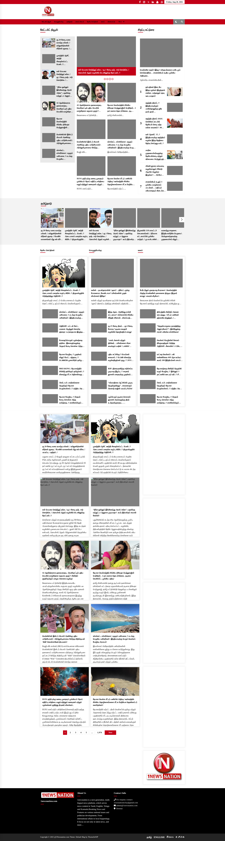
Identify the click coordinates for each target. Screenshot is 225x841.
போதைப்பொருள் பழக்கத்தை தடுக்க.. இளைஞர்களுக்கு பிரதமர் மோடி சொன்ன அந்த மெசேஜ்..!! (70, 343)
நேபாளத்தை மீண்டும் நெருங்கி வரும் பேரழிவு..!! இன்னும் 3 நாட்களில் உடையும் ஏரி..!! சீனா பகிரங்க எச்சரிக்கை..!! (169, 372)
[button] (176, 21)
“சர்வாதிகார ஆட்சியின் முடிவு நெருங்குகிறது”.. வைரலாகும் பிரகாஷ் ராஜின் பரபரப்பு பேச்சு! (120, 386)
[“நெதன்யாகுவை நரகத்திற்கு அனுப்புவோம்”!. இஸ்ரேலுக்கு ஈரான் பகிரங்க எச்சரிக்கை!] (148, 327)
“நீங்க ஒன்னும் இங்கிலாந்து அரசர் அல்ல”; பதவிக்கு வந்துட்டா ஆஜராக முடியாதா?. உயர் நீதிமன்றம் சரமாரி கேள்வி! (64, 91)
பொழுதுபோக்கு (59, 21)
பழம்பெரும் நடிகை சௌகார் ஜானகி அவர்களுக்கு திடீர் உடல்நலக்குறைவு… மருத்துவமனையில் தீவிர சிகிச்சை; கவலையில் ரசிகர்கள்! (119, 400)
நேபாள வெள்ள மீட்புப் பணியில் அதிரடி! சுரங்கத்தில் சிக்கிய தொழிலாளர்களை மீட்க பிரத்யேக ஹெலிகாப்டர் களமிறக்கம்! (120, 182)
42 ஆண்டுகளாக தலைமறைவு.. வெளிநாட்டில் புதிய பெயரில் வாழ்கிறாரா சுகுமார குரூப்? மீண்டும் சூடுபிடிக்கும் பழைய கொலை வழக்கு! (65, 107)
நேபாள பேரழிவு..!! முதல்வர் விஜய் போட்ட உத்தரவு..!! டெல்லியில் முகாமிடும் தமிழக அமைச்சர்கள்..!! (71, 357)
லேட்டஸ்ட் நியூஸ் (46, 21)
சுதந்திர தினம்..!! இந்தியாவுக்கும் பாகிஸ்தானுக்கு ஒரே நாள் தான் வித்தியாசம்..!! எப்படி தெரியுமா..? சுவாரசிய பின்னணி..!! (154, 107)
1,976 (99, 732)
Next (181, 219)
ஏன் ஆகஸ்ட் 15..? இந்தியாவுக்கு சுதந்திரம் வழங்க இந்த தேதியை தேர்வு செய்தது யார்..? (155, 138)
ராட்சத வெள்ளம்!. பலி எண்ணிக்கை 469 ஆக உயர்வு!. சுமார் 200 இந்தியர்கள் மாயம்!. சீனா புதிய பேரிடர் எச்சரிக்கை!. (169, 357)
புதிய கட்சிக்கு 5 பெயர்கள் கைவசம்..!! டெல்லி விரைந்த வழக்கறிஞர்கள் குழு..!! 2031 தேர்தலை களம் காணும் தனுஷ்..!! (120, 357)
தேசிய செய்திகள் (92, 21)
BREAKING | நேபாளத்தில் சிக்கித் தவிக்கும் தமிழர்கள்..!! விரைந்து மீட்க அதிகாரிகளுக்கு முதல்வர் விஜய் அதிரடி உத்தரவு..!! (72, 372)
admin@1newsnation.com (127, 805)
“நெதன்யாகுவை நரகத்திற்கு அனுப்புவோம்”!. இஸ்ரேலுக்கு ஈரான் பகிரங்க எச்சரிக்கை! (169, 329)
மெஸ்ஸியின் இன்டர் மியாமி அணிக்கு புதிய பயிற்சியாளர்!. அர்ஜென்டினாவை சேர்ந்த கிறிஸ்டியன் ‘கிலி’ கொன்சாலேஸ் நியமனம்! (65, 139)
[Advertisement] (164, 453)
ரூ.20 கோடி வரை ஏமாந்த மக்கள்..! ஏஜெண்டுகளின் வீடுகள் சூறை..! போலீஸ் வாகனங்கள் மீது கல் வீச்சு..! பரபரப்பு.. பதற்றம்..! (65, 44)
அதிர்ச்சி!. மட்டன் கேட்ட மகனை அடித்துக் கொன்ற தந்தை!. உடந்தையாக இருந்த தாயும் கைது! (71, 329)
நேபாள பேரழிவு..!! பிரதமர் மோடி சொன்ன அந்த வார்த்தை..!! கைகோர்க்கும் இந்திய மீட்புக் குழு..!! (70, 400)
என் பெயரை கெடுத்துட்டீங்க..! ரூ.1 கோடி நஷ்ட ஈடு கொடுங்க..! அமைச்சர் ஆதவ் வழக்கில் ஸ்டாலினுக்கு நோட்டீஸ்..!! (65, 76)
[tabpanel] (106, 56)
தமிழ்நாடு (69, 21)
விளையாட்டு (111, 21)
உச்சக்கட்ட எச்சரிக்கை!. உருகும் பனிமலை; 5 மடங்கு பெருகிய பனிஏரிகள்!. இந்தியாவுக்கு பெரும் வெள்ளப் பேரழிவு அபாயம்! (65, 155)
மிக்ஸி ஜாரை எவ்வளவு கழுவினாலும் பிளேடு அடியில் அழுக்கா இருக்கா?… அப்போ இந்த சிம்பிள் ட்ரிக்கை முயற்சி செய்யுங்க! (155, 170)
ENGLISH (159, 837)
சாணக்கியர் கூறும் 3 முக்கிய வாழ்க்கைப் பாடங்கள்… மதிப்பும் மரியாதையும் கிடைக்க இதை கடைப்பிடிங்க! (155, 186)
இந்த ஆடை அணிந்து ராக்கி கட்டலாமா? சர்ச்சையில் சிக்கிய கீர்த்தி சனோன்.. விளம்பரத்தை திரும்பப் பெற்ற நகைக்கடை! (120, 315)
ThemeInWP (93, 837)
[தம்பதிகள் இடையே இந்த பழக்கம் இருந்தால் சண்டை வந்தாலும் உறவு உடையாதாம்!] (175, 91)
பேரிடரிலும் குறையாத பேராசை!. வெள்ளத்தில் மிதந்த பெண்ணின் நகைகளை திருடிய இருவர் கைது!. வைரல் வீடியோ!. (158, 293)
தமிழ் (149, 837)
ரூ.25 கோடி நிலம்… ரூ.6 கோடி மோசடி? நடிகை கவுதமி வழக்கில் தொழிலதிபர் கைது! (120, 329)
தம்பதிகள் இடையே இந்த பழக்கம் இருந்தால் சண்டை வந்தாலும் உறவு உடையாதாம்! (155, 91)
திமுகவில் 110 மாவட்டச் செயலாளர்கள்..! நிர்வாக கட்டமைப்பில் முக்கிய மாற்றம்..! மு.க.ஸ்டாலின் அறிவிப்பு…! (147, 235)
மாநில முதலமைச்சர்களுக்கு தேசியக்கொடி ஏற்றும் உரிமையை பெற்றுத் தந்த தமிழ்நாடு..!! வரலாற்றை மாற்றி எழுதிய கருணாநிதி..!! (155, 155)
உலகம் (103, 21)
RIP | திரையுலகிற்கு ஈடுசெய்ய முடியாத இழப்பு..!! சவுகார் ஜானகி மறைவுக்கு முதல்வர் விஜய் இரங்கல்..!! (120, 372)
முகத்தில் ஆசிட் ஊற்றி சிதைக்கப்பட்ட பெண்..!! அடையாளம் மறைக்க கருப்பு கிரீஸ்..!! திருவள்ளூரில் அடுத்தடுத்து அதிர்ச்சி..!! (63, 60)
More (120, 21)
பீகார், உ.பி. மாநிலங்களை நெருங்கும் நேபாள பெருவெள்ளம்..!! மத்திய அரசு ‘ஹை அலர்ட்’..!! (71, 386)
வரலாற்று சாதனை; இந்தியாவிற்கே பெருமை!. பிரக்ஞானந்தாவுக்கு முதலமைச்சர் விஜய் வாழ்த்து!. (171, 235)
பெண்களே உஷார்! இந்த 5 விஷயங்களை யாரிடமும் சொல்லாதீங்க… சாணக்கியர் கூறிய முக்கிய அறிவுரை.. (160, 73)
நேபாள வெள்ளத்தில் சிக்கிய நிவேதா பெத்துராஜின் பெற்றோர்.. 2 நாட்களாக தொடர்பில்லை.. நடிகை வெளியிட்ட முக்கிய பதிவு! (64, 123)
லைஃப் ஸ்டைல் (80, 21)
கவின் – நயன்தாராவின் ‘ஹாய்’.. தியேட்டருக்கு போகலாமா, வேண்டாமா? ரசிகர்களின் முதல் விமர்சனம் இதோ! (110, 293)
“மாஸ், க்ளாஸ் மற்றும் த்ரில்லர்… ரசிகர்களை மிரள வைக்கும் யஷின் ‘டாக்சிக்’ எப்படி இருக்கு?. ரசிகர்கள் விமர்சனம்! (119, 343)
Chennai (119, 808)
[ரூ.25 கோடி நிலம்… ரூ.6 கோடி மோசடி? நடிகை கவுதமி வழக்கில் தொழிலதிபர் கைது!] (99, 327)
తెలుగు (169, 837)
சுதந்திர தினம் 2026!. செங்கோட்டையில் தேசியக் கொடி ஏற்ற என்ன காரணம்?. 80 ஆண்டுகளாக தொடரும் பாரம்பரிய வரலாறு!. (155, 123)
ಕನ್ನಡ (180, 837)
